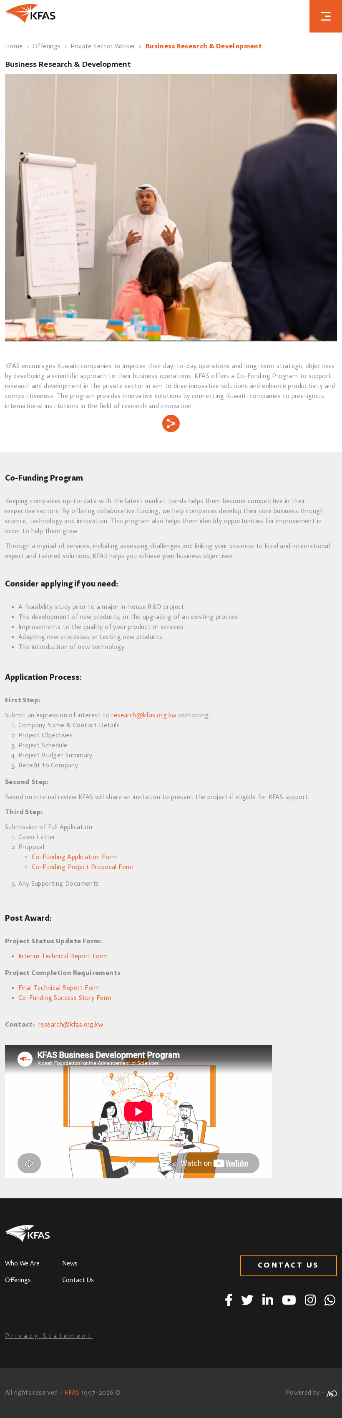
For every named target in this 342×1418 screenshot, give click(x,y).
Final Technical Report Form (59, 988)
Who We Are (22, 1264)
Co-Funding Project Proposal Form (83, 867)
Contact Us (78, 1280)
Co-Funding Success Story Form (65, 998)
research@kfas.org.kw (143, 716)
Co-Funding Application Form (74, 857)
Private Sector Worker (102, 47)
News (70, 1264)
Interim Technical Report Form (63, 956)
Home (14, 47)
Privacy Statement (49, 1336)
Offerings (47, 47)
